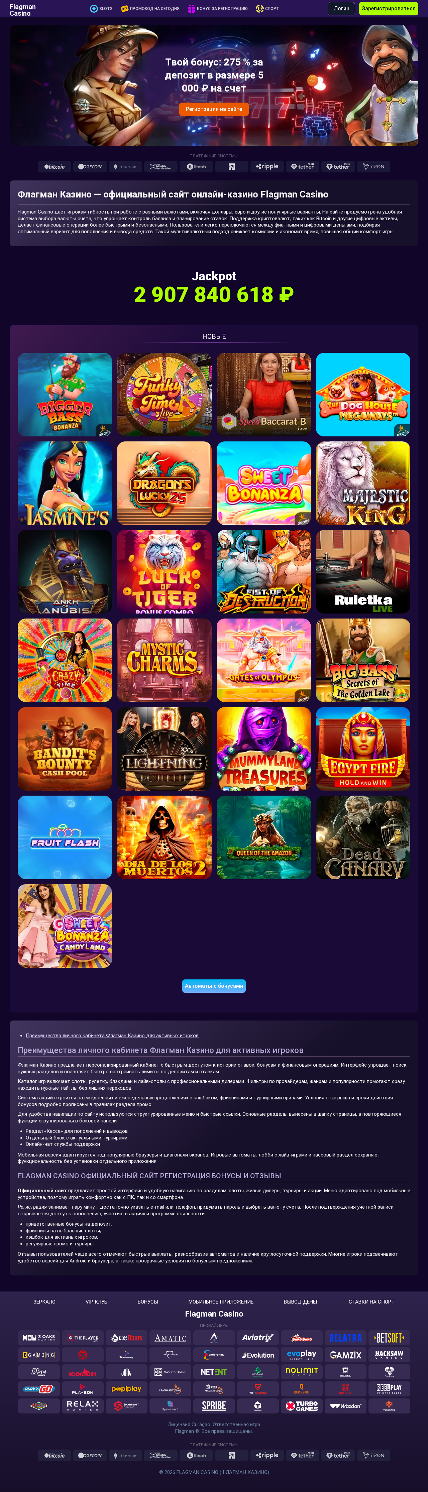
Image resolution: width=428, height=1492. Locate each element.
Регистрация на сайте (214, 109)
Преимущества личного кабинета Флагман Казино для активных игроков (112, 1036)
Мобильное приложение (221, 1302)
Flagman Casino (23, 8)
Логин (341, 8)
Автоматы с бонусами (214, 986)
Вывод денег (301, 1302)
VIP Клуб (96, 1302)
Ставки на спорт (372, 1302)
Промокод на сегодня (155, 8)
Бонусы (148, 1302)
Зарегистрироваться (389, 8)
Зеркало (44, 1302)
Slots (106, 8)
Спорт (272, 8)
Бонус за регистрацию (222, 8)
